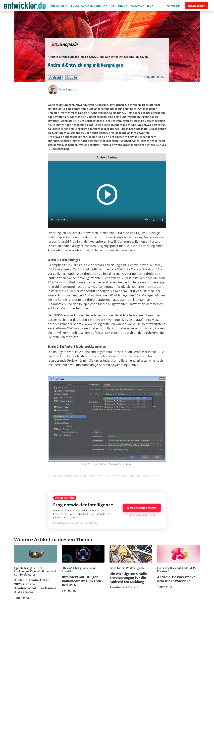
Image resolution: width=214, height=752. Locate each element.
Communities (141, 5)
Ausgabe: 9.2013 (155, 76)
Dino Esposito (68, 89)
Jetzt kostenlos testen (141, 508)
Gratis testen (196, 5)
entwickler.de (25, 6)
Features (118, 5)
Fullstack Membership (88, 5)
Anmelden (174, 5)
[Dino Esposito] (53, 89)
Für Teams (57, 5)
